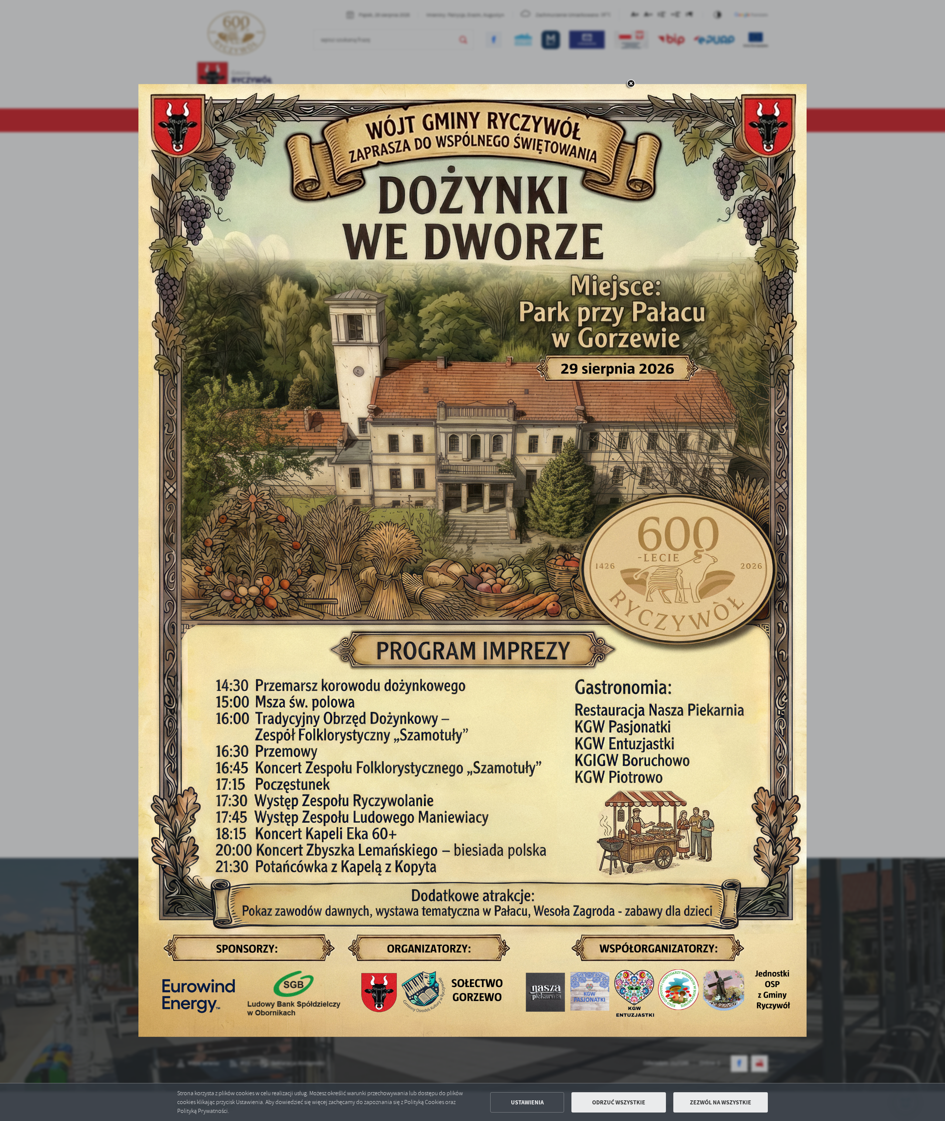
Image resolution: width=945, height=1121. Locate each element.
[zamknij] (630, 84)
